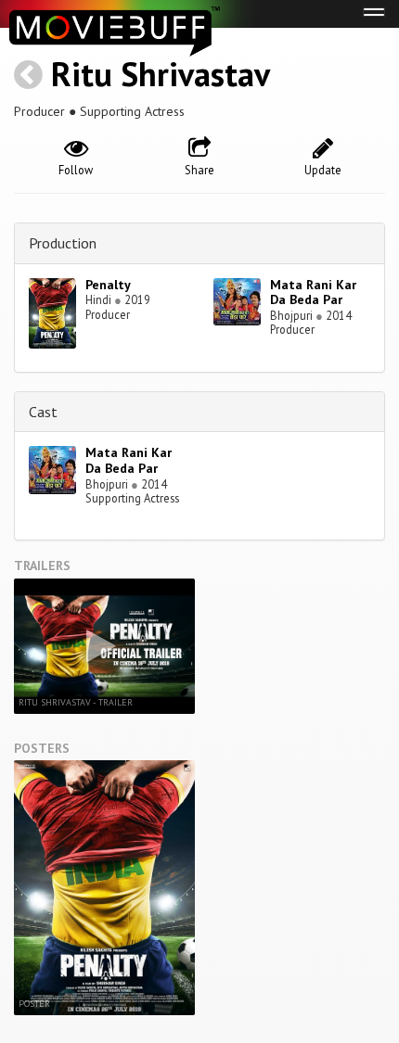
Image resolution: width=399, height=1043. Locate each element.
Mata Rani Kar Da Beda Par (313, 292)
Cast (43, 411)
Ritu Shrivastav (160, 73)
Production (63, 243)
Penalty (108, 284)
